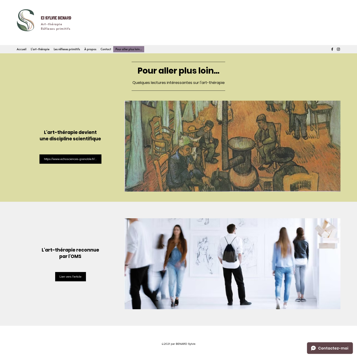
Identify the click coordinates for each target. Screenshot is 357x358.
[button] (40, 49)
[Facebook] (332, 49)
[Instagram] (338, 49)
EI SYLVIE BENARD (56, 17)
